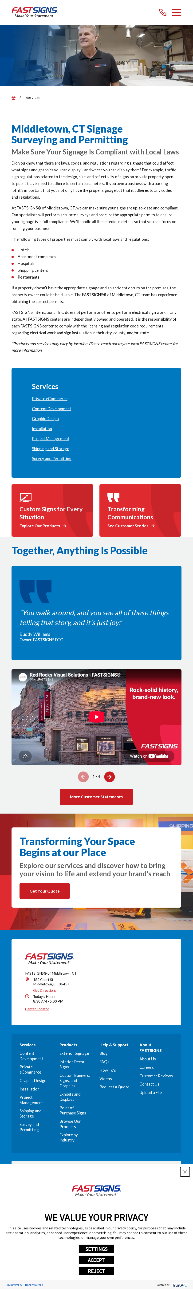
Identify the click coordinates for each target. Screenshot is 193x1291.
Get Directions (44, 990)
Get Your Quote (45, 891)
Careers (146, 1067)
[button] (185, 1172)
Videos (105, 1078)
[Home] (35, 12)
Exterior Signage (74, 1053)
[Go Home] (14, 98)
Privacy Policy (14, 1285)
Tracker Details (34, 1285)
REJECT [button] (96, 1271)
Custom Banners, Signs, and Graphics (74, 1080)
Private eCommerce (30, 1069)
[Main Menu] (176, 12)
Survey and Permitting (29, 1127)
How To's (107, 1070)
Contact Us (149, 1084)
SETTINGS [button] (96, 1249)
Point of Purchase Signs (72, 1110)
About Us (147, 1058)
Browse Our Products (70, 1124)
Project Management (31, 1100)
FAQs (104, 1061)
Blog (103, 1053)
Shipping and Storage (31, 1113)
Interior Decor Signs (72, 1064)
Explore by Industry (68, 1137)
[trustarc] (179, 1285)
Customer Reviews (156, 1075)
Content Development (31, 1056)
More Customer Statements (96, 796)
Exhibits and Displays (70, 1097)
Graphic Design (33, 1080)
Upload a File (150, 1092)
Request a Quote (114, 1086)
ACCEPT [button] (96, 1260)
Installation (29, 1088)
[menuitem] (96, 399)
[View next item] (109, 776)
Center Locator (37, 1009)
